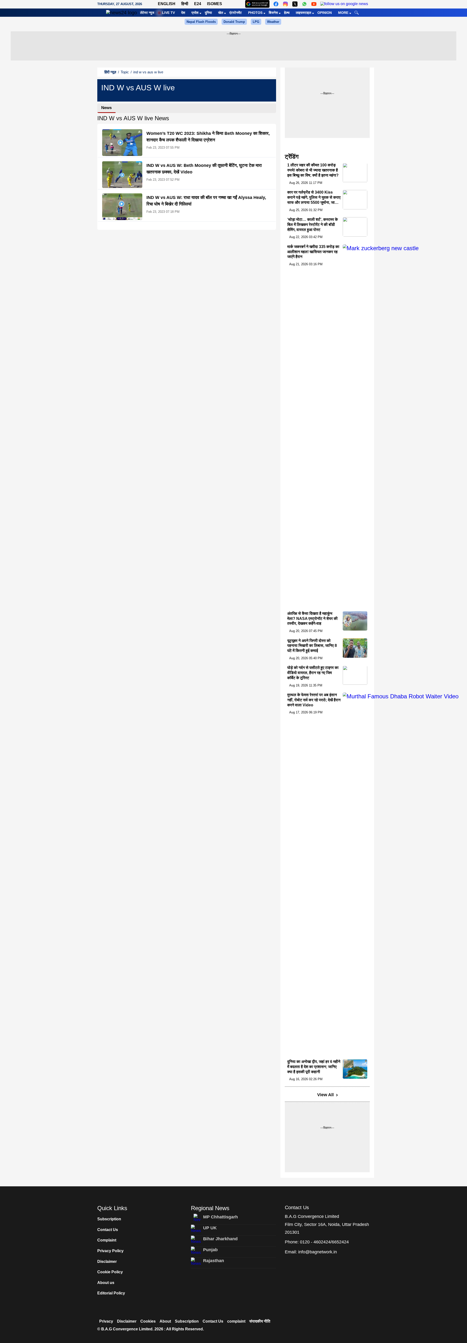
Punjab (210, 1249)
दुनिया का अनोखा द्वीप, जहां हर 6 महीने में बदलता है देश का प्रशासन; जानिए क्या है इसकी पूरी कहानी (313, 1067)
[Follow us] (344, 4)
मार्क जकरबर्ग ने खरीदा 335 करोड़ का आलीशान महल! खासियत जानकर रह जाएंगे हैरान (313, 252)
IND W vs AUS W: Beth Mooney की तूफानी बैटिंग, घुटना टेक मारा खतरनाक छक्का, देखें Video (204, 168)
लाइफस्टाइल (303, 13)
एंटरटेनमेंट (235, 13)
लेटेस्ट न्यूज (147, 13)
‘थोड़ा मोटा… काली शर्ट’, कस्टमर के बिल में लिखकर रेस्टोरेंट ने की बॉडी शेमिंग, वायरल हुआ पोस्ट (312, 224)
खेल (220, 13)
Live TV (168, 13)
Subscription (109, 1219)
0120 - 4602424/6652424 (324, 1242)
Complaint (106, 1240)
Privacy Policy (110, 1251)
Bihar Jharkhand (220, 1238)
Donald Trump (234, 22)
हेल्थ (286, 13)
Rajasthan (213, 1260)
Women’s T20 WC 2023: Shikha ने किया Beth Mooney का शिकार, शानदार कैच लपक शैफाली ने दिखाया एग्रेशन (208, 136)
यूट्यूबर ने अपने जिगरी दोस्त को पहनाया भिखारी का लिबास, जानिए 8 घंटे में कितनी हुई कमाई (312, 646)
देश (183, 13)
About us (105, 1283)
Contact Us (107, 1230)
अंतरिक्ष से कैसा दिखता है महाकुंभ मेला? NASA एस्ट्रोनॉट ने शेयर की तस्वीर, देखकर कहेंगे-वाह (312, 618)
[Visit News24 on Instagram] (285, 4)
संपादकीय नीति (259, 1321)
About (165, 1321)
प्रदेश (194, 13)
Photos (255, 13)
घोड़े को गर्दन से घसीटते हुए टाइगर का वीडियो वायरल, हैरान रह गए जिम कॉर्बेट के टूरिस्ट (313, 673)
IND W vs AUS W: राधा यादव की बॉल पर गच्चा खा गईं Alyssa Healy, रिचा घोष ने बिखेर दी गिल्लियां (206, 200)
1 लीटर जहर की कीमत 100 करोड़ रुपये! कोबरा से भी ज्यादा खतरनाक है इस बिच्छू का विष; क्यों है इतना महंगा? (313, 170)
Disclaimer (107, 1261)
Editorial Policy (111, 1293)
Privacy (106, 1321)
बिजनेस (273, 13)
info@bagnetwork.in (317, 1251)
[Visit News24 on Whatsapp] (304, 4)
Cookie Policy (110, 1272)
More (343, 13)
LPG (256, 22)
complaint (236, 1321)
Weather (273, 22)
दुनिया (208, 13)
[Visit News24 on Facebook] (276, 4)
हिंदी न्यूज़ (110, 72)
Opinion (324, 13)
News (106, 107)
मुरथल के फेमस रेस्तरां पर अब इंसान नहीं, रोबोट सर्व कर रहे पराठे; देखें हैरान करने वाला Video (314, 700)
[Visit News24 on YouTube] (314, 4)
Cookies (148, 1321)
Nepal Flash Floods (201, 22)
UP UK (210, 1227)
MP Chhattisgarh (220, 1217)
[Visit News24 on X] (295, 4)
